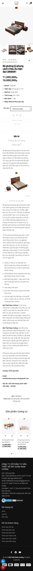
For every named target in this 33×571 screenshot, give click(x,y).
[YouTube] (20, 552)
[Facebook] (11, 552)
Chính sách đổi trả (7, 527)
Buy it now (17, 124)
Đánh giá (16, 144)
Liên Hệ (4, 514)
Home (4, 60)
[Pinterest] (16, 552)
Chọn (12, 436)
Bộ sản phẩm (12, 60)
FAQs (3, 511)
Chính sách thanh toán (9, 536)
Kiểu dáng (6, 108)
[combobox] (21, 109)
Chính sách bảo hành (8, 533)
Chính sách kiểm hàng (9, 541)
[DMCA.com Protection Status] (17, 500)
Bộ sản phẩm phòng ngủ (10, 62)
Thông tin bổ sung (16, 140)
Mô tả (16, 136)
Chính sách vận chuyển (9, 538)
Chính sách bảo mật (8, 530)
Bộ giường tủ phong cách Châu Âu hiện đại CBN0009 (24, 442)
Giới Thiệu (5, 517)
